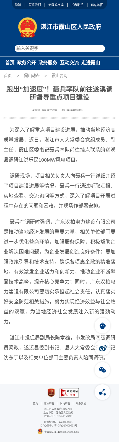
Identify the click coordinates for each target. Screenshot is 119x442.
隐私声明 (49, 403)
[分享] (102, 392)
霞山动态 (32, 75)
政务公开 (26, 62)
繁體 (18, 5)
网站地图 (97, 5)
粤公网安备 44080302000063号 (61, 432)
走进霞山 (90, 62)
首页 (10, 62)
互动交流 (69, 62)
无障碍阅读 (56, 5)
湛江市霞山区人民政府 (70, 26)
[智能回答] (102, 326)
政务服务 (47, 62)
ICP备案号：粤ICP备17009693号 (58, 425)
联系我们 (35, 5)
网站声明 (65, 403)
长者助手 (77, 5)
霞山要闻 (59, 75)
